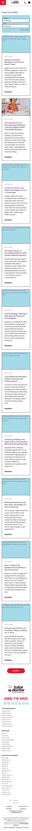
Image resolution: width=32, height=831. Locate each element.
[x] (24, 29)
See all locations (6, 794)
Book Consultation (7, 746)
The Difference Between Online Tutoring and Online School (16, 379)
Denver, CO (5, 764)
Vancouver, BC (6, 792)
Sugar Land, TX (6, 788)
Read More (8, 92)
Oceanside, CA (6, 779)
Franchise (9, 808)
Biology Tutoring (6, 719)
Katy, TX (4, 773)
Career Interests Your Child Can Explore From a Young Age (16, 190)
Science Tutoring (6, 715)
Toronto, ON (5, 790)
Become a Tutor (6, 750)
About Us (4, 733)
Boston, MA (5, 757)
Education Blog (6, 748)
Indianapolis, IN (6, 770)
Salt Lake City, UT (7, 781)
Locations (9, 806)
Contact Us (23, 808)
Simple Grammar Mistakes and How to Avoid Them (14, 62)
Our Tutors (5, 735)
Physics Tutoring (6, 721)
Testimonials (5, 742)
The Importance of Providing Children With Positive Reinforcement (16, 253)
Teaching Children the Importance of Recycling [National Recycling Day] (16, 441)
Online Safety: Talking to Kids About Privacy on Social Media (16, 316)
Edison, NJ (5, 766)
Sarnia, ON (5, 783)
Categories (5, 18)
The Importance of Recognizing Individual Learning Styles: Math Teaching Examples (15, 126)
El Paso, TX (5, 768)
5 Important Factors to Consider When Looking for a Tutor (16, 630)
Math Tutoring (6, 711)
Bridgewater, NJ (6, 760)
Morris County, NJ (7, 775)
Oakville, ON (5, 777)
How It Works (5, 737)
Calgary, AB (5, 762)
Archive (4, 23)
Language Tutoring (7, 724)
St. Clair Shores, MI (7, 785)
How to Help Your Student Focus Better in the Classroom (15, 567)
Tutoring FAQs (6, 744)
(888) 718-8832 (16, 698)
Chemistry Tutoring (7, 717)
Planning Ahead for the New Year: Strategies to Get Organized (15, 504)
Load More (16, 671)
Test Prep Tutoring (7, 726)
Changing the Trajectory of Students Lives (16, 811)
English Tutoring (6, 713)
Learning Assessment (8, 739)
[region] (16, 823)
